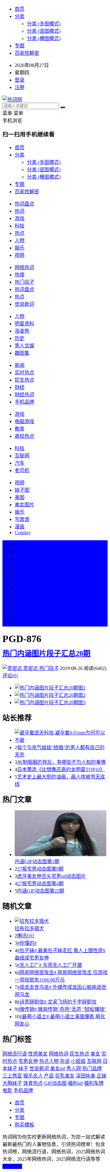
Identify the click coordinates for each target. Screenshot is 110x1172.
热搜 (19, 274)
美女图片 (24, 504)
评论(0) (10, 675)
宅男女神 (28, 1061)
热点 (19, 233)
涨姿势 (22, 331)
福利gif (75, 1083)
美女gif (57, 1068)
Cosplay (23, 532)
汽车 (19, 463)
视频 (19, 255)
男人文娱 (24, 345)
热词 (19, 211)
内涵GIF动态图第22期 (40, 890)
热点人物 (49, 1061)
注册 (19, 87)
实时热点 (24, 372)
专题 (19, 45)
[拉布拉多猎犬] (61, 920)
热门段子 (24, 282)
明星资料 (24, 323)
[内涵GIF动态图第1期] (61, 833)
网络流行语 (14, 1053)
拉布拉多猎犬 (29, 928)
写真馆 (22, 519)
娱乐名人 (33, 1075)
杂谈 (65, 1061)
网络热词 (24, 267)
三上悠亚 (12, 1075)
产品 (49, 1075)
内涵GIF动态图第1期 (37, 861)
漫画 (19, 526)
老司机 (22, 470)
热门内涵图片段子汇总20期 (46, 653)
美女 (19, 603)
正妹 (101, 1075)
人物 (19, 240)
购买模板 (24, 1124)
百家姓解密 (27, 53)
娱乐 (19, 247)
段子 (19, 588)
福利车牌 (94, 1083)
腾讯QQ (25, 935)
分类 (19, 16)
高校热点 (24, 436)
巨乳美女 (65, 1075)
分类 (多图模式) (44, 23)
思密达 (30, 668)
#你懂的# (27, 943)
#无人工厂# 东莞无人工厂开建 (49, 965)
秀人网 (73, 1068)
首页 (19, 9)
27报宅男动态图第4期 (40, 883)
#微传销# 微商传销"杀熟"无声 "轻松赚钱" (61, 1009)
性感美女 (38, 1053)
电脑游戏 (24, 421)
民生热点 (24, 380)
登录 (19, 80)
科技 (19, 225)
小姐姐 (78, 1061)
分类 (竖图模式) (44, 31)
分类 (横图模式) (44, 38)
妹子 (23, 1068)
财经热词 (24, 394)
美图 (19, 497)
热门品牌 (92, 1068)
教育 (19, 428)
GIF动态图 (55, 1083)
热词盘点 (24, 203)
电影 (7, 1090)
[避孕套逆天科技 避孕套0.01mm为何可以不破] (61, 736)
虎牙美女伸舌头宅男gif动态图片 (51, 876)
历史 (19, 338)
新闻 (19, 365)
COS (19, 623)
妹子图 (22, 490)
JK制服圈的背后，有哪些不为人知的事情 (61, 762)
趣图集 (22, 353)
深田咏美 (85, 1075)
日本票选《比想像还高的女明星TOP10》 (61, 769)
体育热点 (33, 1083)
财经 (19, 387)
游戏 (19, 218)
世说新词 (24, 304)
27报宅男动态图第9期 (40, 868)
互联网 (22, 455)
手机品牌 (24, 402)
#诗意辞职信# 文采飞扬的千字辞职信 (57, 1001)
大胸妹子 (12, 1083)
